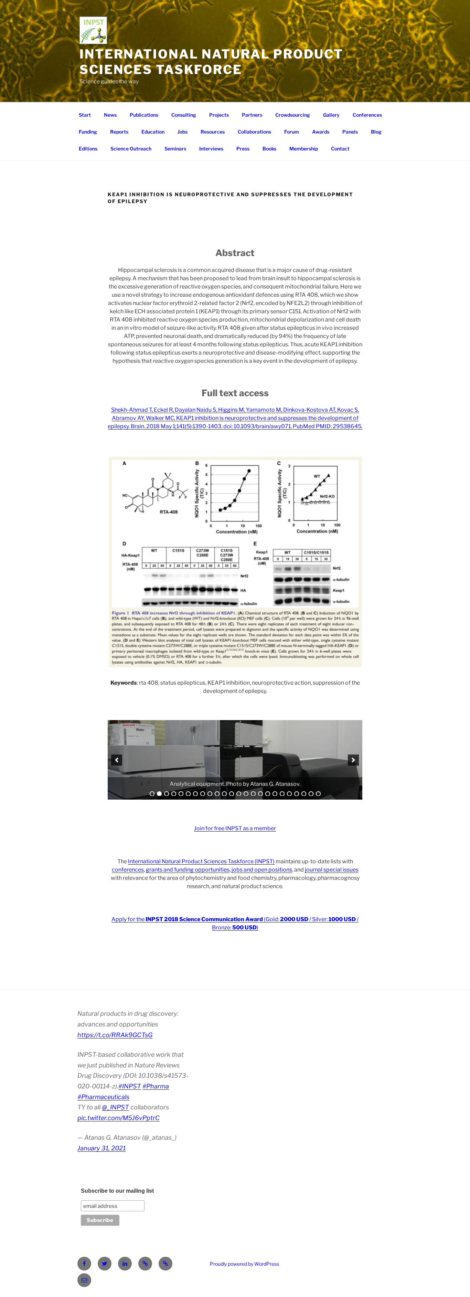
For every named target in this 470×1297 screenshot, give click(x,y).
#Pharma (155, 1086)
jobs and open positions (262, 869)
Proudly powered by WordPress (244, 1264)
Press (242, 148)
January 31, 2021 (101, 1148)
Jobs (183, 132)
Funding (88, 132)
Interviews (211, 148)
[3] (166, 793)
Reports (119, 132)
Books (269, 148)
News (110, 115)
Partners (252, 115)
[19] (282, 793)
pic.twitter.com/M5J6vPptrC (118, 1117)
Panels (350, 132)
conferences (128, 869)
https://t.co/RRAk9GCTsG (114, 1034)
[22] (303, 793)
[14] (246, 793)
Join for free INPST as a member (235, 828)
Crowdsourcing (292, 115)
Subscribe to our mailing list (117, 1191)
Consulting (183, 115)
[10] (217, 793)
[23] (311, 793)
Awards (320, 132)
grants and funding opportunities (187, 869)
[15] (253, 793)
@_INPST (115, 1107)
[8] (202, 793)
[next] (353, 760)
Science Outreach (130, 148)
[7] (195, 793)
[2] (159, 793)
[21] (296, 793)
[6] (188, 793)
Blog (376, 132)
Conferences (367, 115)
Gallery (331, 115)
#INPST (129, 1086)
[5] (181, 793)
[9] (209, 793)
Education (152, 132)
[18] (275, 793)
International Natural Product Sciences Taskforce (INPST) (201, 861)
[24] (318, 793)
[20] (289, 793)
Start (85, 115)
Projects (219, 115)
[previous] (116, 760)
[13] (238, 793)
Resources (213, 132)
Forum (291, 132)
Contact (340, 148)
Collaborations (254, 132)
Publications (144, 115)
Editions (88, 148)
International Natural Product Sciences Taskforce (211, 61)
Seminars (175, 148)
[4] (173, 793)
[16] (260, 793)
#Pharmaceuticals (103, 1096)
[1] (152, 793)
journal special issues (332, 869)
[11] (224, 793)
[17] (267, 793)
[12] (231, 793)
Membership (303, 148)
